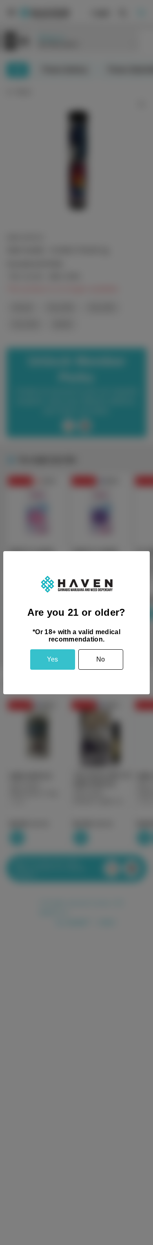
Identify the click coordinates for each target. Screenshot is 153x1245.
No (100, 659)
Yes (52, 659)
